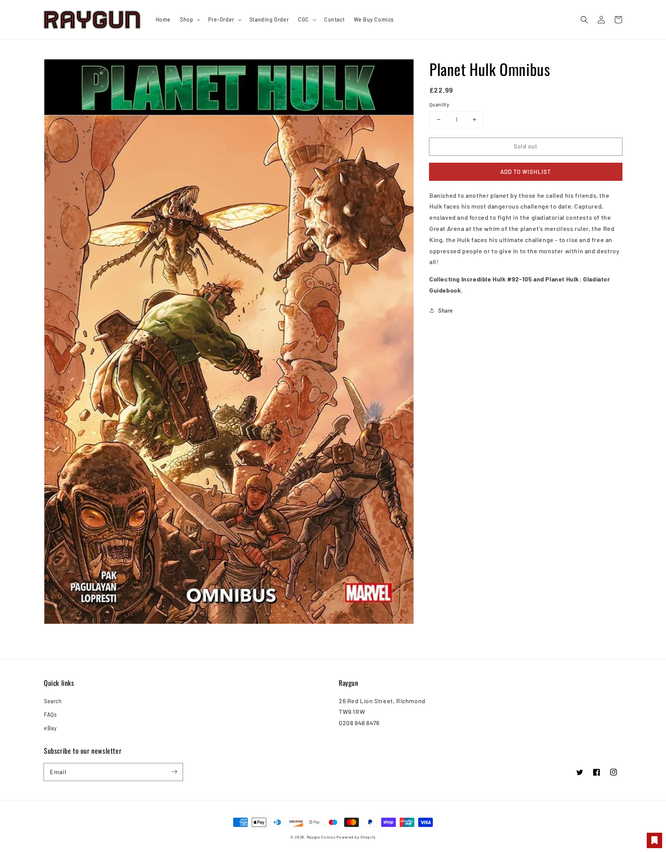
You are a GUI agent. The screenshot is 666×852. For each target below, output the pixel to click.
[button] (584, 19)
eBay (50, 728)
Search (53, 701)
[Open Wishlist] (654, 840)
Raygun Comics (321, 837)
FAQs (50, 714)
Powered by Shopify (356, 837)
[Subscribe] (174, 771)
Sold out (526, 146)
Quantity (439, 104)
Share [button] (445, 310)
